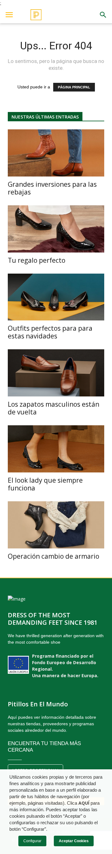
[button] (103, 15)
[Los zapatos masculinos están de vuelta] (56, 372)
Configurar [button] (32, 841)
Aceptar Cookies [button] (74, 841)
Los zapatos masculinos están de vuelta (53, 408)
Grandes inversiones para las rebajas (52, 188)
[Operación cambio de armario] (56, 524)
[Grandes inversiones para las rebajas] (56, 153)
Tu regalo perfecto (36, 260)
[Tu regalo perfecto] (56, 229)
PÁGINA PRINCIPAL (74, 87)
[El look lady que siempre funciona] (56, 448)
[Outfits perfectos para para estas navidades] (56, 297)
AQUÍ (83, 803)
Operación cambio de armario (53, 556)
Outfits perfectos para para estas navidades (50, 332)
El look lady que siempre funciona (45, 484)
